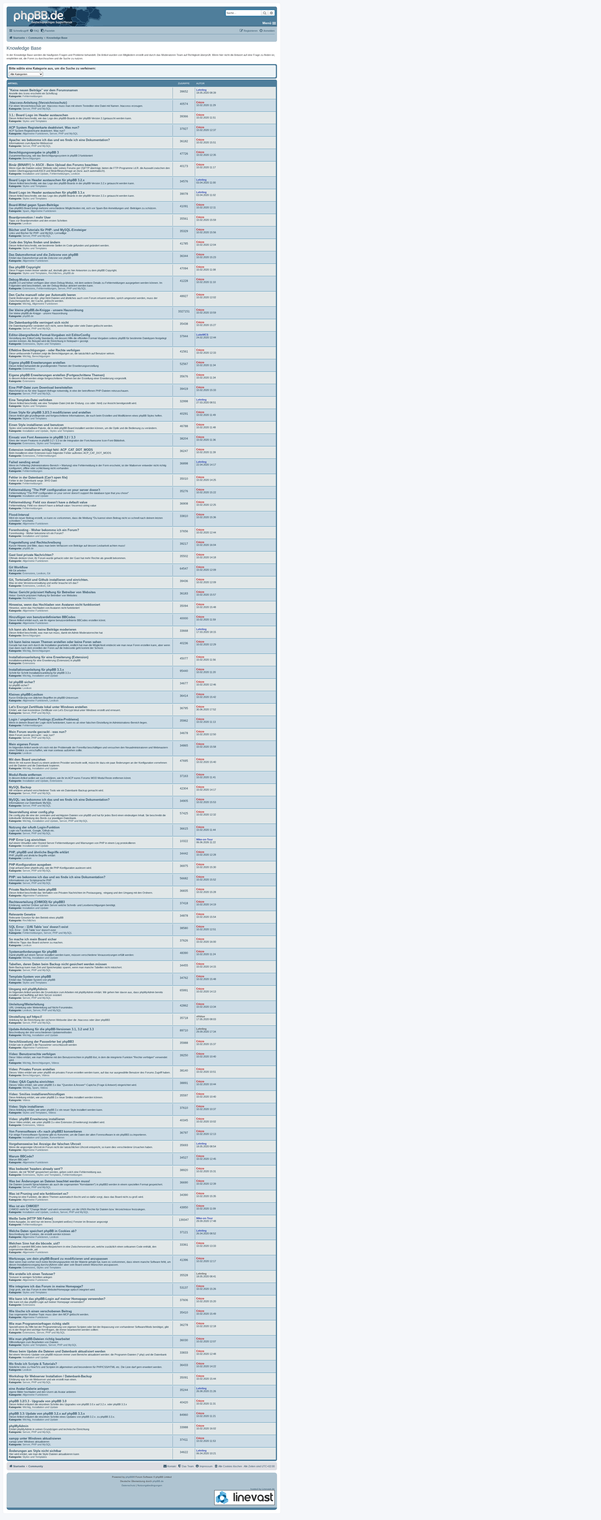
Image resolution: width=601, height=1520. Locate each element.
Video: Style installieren (26, 1106)
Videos (55, 1062)
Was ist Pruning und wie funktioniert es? (38, 1193)
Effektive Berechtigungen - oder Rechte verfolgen (44, 350)
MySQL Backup (20, 787)
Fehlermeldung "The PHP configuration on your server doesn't (54, 490)
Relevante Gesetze (22, 914)
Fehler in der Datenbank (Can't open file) (38, 477)
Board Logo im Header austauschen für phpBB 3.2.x (47, 180)
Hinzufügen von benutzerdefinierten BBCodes (42, 617)
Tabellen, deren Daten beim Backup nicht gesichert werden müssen (58, 964)
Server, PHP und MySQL (37, 108)
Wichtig (27, 303)
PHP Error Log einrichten (27, 840)
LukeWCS (202, 334)
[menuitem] (34, 31)
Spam (26, 211)
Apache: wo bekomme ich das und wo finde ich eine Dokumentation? (59, 140)
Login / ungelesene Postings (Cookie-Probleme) (44, 719)
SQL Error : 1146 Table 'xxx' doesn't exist (38, 927)
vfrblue (200, 1016)
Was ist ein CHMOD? (24, 1206)
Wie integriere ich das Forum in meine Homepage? (46, 1286)
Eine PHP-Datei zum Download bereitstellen (41, 387)
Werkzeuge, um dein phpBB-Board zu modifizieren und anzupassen (58, 1258)
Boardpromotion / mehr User (30, 217)
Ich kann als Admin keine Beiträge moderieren (42, 629)
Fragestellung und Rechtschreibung (35, 542)
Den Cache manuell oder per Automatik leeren (42, 295)
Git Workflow (18, 567)
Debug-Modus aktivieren (26, 279)
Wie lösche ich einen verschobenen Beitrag (40, 1311)
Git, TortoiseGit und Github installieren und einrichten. (49, 580)
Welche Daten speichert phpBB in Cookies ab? (43, 1231)
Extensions (29, 288)
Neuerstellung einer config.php (31, 812)
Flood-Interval (19, 515)
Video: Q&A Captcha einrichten (31, 1082)
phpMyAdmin (18, 1426)
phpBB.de (68, 273)
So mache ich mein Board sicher (33, 939)
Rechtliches (55, 273)
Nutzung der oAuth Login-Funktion (34, 827)
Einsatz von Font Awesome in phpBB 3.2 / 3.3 (42, 437)
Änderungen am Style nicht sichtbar (35, 1451)
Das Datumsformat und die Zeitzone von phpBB (43, 255)
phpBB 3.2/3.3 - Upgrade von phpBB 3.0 (37, 1401)
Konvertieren (57, 1137)
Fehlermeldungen (32, 96)
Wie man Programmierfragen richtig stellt (39, 1323)
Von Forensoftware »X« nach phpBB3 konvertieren (45, 1131)
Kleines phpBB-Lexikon (26, 694)
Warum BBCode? (21, 1156)
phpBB (129, 1477)
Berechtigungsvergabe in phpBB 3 (34, 152)
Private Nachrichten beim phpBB (32, 889)
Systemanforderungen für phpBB (33, 951)
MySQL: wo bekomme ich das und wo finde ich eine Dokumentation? (59, 799)
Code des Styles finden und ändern (34, 242)
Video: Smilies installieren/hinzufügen (37, 1094)
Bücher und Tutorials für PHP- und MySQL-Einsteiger (47, 230)
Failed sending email (24, 462)
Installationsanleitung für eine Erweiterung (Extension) (48, 657)
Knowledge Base (24, 48)
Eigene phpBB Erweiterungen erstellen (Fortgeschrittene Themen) (56, 375)
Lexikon (75, 173)
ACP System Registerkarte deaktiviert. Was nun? (44, 127)
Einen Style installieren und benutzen (36, 425)
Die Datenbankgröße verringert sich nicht (39, 322)
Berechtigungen (31, 158)
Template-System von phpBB (30, 976)
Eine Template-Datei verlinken (30, 400)
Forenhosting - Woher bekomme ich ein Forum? (44, 530)
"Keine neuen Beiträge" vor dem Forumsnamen (43, 90)
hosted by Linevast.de (262, 1489)
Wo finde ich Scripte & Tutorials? (33, 1364)
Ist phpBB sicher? (22, 682)
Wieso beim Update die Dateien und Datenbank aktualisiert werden (57, 1351)
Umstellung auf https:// (25, 1016)
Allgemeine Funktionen (35, 133)
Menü (266, 23)
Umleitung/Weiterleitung (26, 1004)
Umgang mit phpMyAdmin (28, 989)
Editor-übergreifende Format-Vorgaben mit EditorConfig (49, 335)
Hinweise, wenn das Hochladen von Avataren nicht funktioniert (54, 604)
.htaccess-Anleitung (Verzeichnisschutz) (38, 102)
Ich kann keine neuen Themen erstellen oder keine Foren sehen (55, 642)
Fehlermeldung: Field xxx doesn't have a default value (48, 502)
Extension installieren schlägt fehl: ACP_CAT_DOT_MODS (51, 450)
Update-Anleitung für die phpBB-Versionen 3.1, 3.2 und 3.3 (51, 1029)
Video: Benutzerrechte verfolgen (32, 1054)
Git (48, 573)
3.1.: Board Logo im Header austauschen (38, 115)
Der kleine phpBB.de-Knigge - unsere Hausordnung (46, 310)
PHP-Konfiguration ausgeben (30, 864)
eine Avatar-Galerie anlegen (29, 1388)
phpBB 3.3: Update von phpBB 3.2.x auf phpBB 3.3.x (47, 1413)
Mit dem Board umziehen (27, 759)
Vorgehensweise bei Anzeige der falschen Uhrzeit (45, 1144)
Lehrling (201, 89)
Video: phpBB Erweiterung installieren (37, 1119)
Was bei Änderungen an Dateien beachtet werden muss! (49, 1181)
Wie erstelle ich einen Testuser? (32, 1274)
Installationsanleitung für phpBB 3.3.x (36, 669)
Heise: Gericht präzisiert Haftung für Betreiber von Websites (52, 592)
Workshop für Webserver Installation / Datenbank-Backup (50, 1376)
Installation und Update (35, 173)
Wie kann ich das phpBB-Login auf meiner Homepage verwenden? (57, 1299)
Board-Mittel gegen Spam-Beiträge (34, 205)
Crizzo (200, 102)
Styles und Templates (35, 121)
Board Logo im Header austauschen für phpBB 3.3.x (47, 192)
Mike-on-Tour (204, 839)
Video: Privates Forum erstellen (32, 1069)
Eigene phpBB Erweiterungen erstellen (37, 362)
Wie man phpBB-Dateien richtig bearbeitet (39, 1339)
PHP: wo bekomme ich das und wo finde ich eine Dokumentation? (57, 877)
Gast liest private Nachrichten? (31, 555)
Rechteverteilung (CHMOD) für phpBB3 (37, 902)
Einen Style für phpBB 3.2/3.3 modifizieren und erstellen (50, 412)
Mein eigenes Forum (24, 744)
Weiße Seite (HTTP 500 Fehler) (31, 1218)
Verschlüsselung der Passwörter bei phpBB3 (41, 1041)
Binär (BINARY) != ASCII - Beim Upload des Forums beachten (53, 165)
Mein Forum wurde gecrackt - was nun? (37, 732)
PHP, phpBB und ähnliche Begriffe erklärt (39, 852)
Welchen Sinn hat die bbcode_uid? (34, 1243)
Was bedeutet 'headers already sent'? (36, 1169)
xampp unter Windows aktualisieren (35, 1438)
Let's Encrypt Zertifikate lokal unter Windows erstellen (48, 707)
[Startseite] (43, 16)
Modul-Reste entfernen (25, 775)
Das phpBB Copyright (24, 267)
